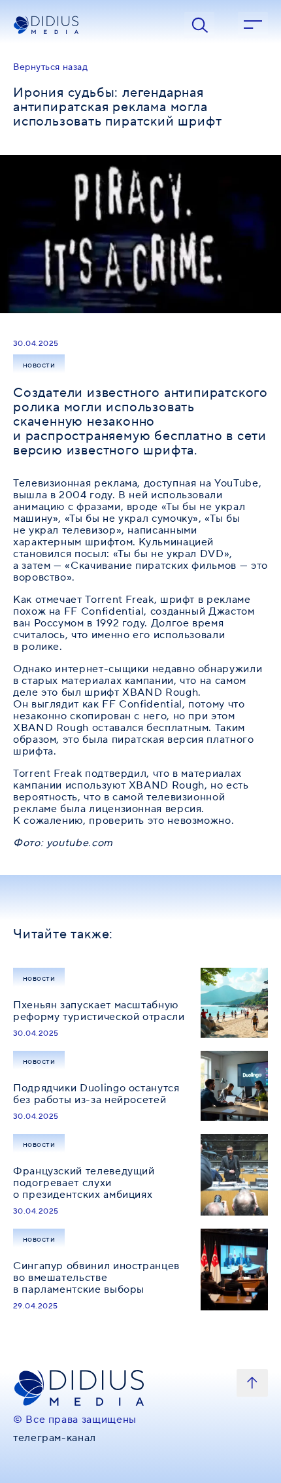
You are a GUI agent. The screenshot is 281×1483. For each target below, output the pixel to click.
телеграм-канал (54, 1438)
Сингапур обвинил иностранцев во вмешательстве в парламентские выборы (96, 1277)
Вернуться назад (50, 67)
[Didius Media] (87, 25)
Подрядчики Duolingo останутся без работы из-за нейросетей (96, 1094)
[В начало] (252, 1383)
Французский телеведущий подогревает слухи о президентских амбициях (84, 1183)
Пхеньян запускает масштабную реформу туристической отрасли (99, 1010)
